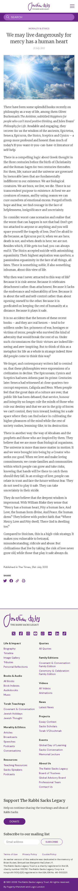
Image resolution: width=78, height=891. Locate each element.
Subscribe (52, 841)
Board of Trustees (49, 773)
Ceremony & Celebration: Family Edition (54, 672)
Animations (45, 693)
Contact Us (46, 786)
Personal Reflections (16, 666)
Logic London (37, 886)
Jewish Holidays (13, 713)
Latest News (46, 707)
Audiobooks (11, 690)
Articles (8, 732)
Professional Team (50, 782)
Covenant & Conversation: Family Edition (55, 664)
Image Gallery (12, 657)
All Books (9, 681)
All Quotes (45, 648)
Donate (14, 821)
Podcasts (9, 746)
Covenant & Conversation (19, 709)
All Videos (45, 688)
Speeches (9, 741)
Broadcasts (10, 737)
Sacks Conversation (51, 749)
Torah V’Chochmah (50, 730)
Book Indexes (11, 685)
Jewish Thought (13, 718)
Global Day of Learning (52, 745)
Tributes (8, 662)
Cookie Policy (49, 854)
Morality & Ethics (39, 28)
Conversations (12, 750)
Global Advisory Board (52, 777)
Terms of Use (10, 854)
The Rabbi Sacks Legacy (53, 768)
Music (7, 694)
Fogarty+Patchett (16, 886)
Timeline (8, 653)
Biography (10, 648)
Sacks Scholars (48, 726)
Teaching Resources (15, 765)
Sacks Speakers (13, 769)
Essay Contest (47, 721)
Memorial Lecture (49, 754)
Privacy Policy (29, 854)
